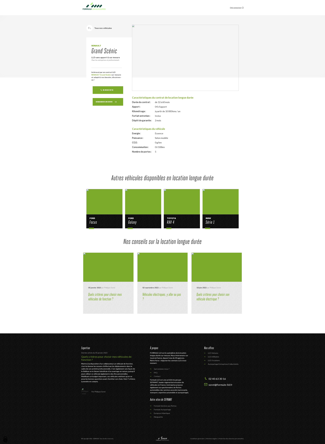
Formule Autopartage (162, 409)
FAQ (155, 372)
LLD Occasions (214, 360)
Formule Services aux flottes (165, 406)
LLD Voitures (213, 353)
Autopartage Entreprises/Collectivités (223, 364)
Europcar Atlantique (162, 413)
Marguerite (158, 417)
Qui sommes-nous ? (161, 369)
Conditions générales (197, 438)
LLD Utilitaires (213, 357)
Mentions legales (211, 438)
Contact (157, 376)
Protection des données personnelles (231, 438)
